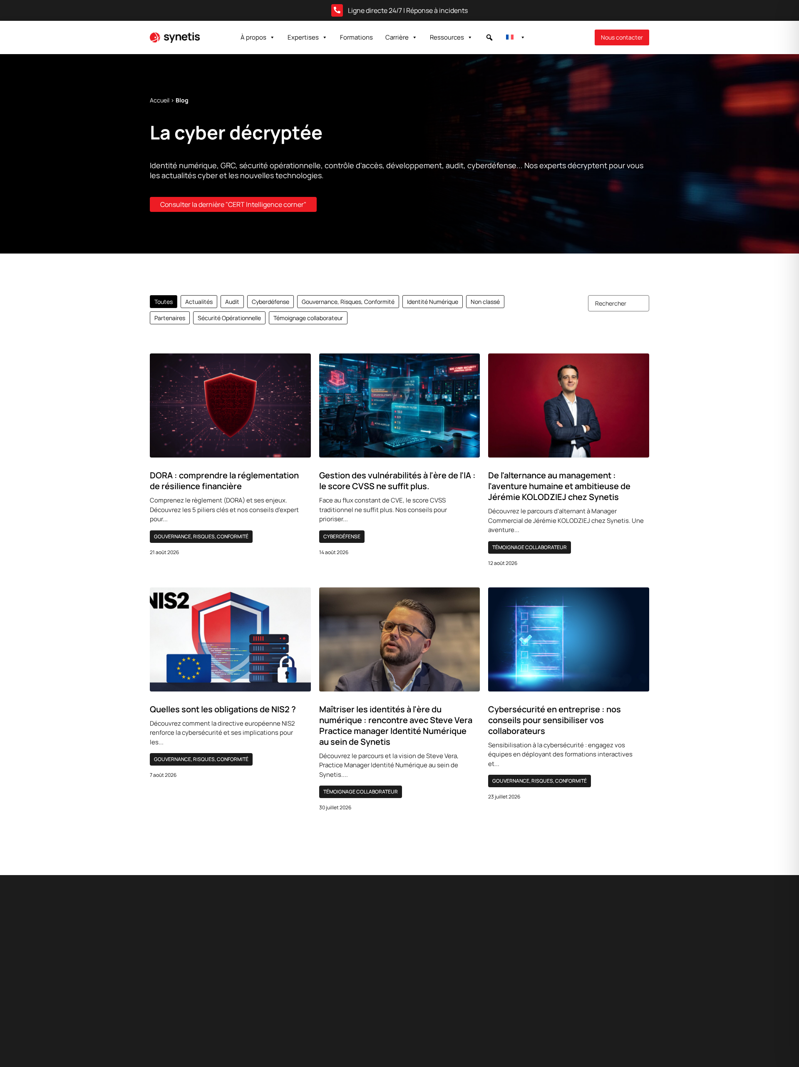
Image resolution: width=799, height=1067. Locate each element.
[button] (489, 37)
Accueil (159, 100)
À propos (253, 37)
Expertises (303, 37)
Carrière (397, 37)
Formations (356, 37)
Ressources (447, 37)
